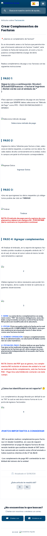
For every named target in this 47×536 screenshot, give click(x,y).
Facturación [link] (19, 20)
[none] (10, 3)
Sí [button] (19, 487)
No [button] (27, 487)
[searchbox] (23, 11)
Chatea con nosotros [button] (14, 519)
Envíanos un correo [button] (37, 519)
